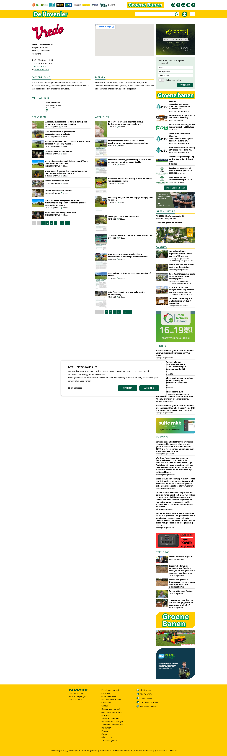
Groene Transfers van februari (58, 190)
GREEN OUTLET (165, 211)
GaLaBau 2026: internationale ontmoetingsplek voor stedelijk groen (182, 276)
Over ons (105, 693)
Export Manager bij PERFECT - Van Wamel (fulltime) (182, 116)
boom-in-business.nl (143, 750)
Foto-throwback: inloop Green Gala (60, 212)
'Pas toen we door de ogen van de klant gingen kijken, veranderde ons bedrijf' (181, 602)
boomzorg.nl (105, 750)
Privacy (104, 731)
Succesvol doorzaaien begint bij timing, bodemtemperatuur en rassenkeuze (125, 123)
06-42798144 (146, 698)
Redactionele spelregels (112, 721)
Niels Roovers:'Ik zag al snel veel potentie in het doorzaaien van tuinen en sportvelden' (129, 160)
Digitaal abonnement (110, 709)
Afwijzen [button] (127, 388)
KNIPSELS (162, 437)
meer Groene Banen (175, 187)
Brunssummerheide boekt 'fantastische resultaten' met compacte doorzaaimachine (128, 141)
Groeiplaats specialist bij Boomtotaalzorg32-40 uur (180, 169)
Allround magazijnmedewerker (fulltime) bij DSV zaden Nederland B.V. (179, 105)
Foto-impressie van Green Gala (58, 151)
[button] (75, 388)
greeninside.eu (161, 750)
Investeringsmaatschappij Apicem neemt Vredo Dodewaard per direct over (66, 162)
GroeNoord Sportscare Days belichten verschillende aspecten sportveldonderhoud (128, 255)
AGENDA (161, 246)
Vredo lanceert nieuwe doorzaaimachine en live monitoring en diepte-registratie (66, 172)
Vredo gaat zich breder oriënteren (123, 216)
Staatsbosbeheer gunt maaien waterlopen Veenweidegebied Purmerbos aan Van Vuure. (175, 352)
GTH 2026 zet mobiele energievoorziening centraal (181, 288)
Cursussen (106, 702)
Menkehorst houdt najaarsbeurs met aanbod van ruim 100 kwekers (180, 253)
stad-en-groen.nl (89, 750)
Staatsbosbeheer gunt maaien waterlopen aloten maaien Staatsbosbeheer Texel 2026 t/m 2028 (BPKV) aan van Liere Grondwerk (175, 407)
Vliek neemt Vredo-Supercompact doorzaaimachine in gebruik (60, 132)
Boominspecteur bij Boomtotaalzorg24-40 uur (180, 178)
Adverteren (106, 737)
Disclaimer (106, 727)
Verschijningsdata (109, 740)
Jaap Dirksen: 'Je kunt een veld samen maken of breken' (129, 274)
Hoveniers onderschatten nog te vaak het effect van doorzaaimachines (130, 179)
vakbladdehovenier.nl (122, 750)
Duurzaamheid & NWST (112, 699)
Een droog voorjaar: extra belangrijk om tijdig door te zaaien (130, 198)
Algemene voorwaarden (112, 724)
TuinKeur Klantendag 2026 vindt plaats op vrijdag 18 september (180, 300)
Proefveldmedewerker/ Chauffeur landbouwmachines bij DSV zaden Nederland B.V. (181, 137)
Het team (105, 715)
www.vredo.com (42, 69)
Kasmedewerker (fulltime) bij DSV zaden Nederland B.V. (182, 148)
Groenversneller (108, 696)
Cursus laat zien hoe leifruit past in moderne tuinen (181, 265)
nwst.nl (173, 750)
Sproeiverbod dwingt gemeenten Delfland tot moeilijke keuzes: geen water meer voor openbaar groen (182, 569)
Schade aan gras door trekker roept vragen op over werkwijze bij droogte (182, 582)
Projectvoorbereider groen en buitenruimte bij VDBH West (182, 125)
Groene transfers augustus (181, 556)
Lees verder (85, 381)
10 (62, 223)
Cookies (105, 734)
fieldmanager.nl (57, 750)
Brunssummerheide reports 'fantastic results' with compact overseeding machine (67, 142)
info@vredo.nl (40, 66)
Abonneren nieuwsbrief (111, 712)
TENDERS (161, 346)
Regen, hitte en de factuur (181, 591)
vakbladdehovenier (148, 706)
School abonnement (110, 718)
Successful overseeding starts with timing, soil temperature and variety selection (66, 123)
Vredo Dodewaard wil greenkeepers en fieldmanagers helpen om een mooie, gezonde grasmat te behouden (66, 202)
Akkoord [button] (149, 388)
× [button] (162, 363)
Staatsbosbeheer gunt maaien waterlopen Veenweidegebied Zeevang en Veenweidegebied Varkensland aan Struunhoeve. (175, 381)
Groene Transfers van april (57, 180)
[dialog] (113, 377)
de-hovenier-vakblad (149, 702)
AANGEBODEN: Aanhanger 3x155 (170, 216)
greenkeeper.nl (73, 750)
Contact (104, 705)
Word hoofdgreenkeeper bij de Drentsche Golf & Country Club (182, 159)
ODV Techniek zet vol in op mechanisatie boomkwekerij (126, 293)
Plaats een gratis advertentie (169, 222)
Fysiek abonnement (110, 690)
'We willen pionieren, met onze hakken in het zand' (130, 235)
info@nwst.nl (145, 690)
